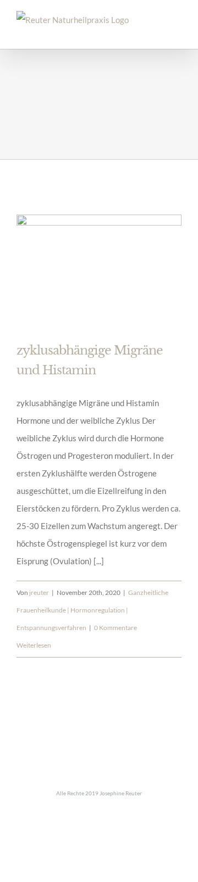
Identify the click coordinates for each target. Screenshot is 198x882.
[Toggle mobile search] (157, 32)
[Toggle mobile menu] (177, 32)
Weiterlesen (33, 645)
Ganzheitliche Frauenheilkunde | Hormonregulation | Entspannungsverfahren (92, 610)
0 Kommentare (115, 627)
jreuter (39, 592)
